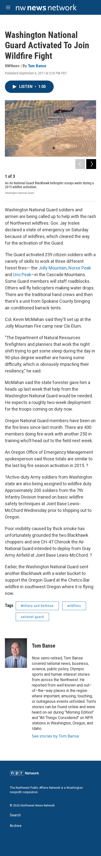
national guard (32, 617)
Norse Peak (79, 267)
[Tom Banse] (16, 653)
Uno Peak (22, 274)
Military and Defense (37, 606)
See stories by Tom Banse (55, 736)
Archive (16, 826)
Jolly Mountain (52, 267)
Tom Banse (37, 65)
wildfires (74, 606)
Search (15, 815)
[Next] (91, 164)
